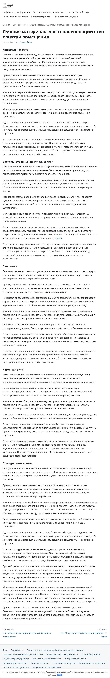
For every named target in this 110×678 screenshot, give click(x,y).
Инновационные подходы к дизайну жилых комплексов (27, 633)
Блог (5, 650)
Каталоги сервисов (41, 16)
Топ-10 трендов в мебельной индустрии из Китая (84, 633)
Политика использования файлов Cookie (23, 654)
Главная (6, 24)
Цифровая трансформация (16, 12)
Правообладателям (91, 654)
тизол (59, 238)
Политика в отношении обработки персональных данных (55, 650)
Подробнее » (17, 650)
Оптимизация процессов (15, 16)
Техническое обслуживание (16, 667)
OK (59, 675)
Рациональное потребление (47, 667)
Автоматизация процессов (92, 663)
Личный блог (19, 24)
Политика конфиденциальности (62, 654)
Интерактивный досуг (78, 12)
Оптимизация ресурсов (66, 16)
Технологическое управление (48, 12)
